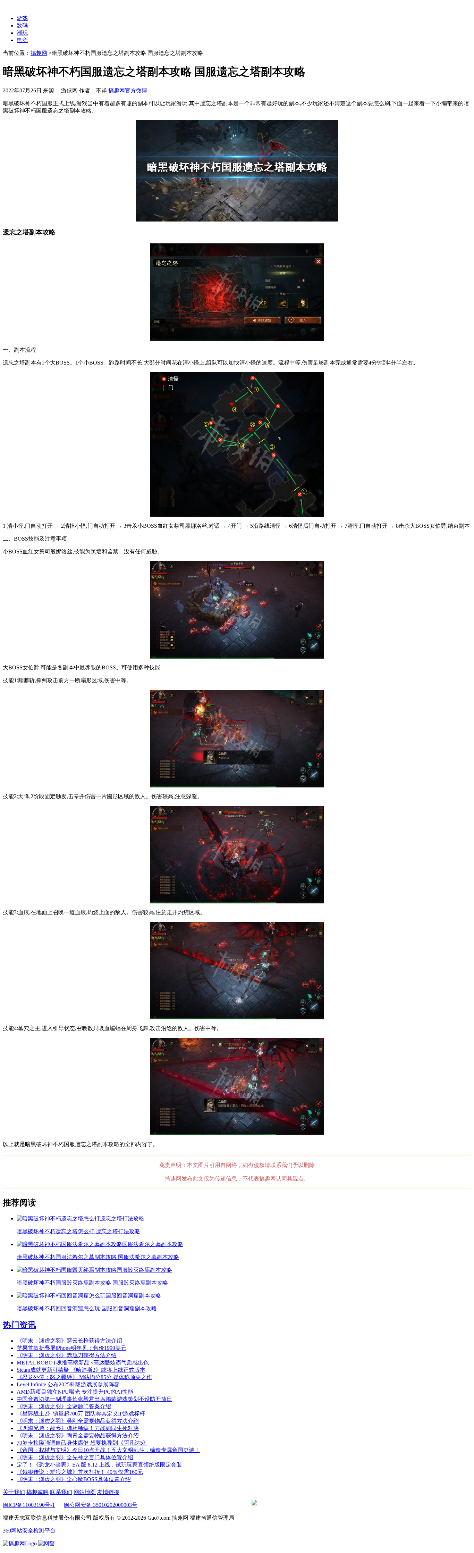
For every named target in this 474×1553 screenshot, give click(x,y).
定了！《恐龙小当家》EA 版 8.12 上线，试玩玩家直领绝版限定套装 (99, 1465)
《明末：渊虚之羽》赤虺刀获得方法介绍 (67, 1355)
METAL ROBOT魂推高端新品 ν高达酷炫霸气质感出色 (83, 1363)
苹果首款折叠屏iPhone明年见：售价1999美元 (71, 1348)
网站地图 (85, 1492)
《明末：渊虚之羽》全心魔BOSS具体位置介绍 (74, 1479)
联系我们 (61, 1492)
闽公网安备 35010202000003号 (100, 1505)
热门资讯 (19, 1324)
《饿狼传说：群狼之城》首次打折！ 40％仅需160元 (80, 1472)
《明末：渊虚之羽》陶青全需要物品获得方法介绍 (78, 1435)
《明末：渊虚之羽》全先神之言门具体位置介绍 (75, 1457)
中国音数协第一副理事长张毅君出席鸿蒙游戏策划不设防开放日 (94, 1399)
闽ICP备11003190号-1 (29, 1505)
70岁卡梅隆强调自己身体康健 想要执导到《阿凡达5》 (83, 1443)
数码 (22, 25)
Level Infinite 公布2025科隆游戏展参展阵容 (68, 1384)
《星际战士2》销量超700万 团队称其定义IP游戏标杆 (81, 1414)
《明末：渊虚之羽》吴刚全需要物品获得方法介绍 (78, 1421)
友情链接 (108, 1492)
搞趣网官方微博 (127, 90)
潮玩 (22, 33)
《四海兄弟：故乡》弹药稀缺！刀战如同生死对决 (78, 1428)
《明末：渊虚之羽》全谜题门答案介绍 (64, 1406)
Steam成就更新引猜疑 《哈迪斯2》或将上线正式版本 (81, 1370)
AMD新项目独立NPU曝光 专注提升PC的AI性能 (75, 1392)
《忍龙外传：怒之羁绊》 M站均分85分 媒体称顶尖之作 (84, 1377)
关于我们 (14, 1492)
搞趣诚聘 (37, 1492)
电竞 (22, 40)
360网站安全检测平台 (29, 1531)
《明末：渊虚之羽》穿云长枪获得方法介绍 (69, 1341)
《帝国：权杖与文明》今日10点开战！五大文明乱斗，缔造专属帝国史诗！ (108, 1450)
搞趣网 (39, 53)
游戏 (22, 18)
